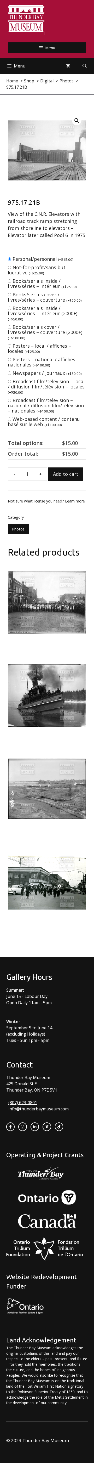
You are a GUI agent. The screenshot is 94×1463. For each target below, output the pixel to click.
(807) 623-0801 (22, 1102)
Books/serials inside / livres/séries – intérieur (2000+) (42, 313)
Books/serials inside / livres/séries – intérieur (42, 283)
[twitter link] (47, 1126)
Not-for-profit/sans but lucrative (37, 270)
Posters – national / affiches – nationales (43, 362)
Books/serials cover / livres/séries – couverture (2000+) (45, 332)
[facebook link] (10, 1126)
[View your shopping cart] (68, 66)
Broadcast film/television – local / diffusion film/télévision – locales (46, 386)
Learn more (75, 501)
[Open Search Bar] (84, 66)
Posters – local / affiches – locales (39, 348)
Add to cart (65, 474)
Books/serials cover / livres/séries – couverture (45, 297)
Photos (18, 529)
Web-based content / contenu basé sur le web (44, 421)
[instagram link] (22, 1126)
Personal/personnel (43, 259)
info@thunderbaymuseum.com (38, 1109)
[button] (76, 120)
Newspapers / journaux (47, 373)
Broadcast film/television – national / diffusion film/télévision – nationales (46, 405)
